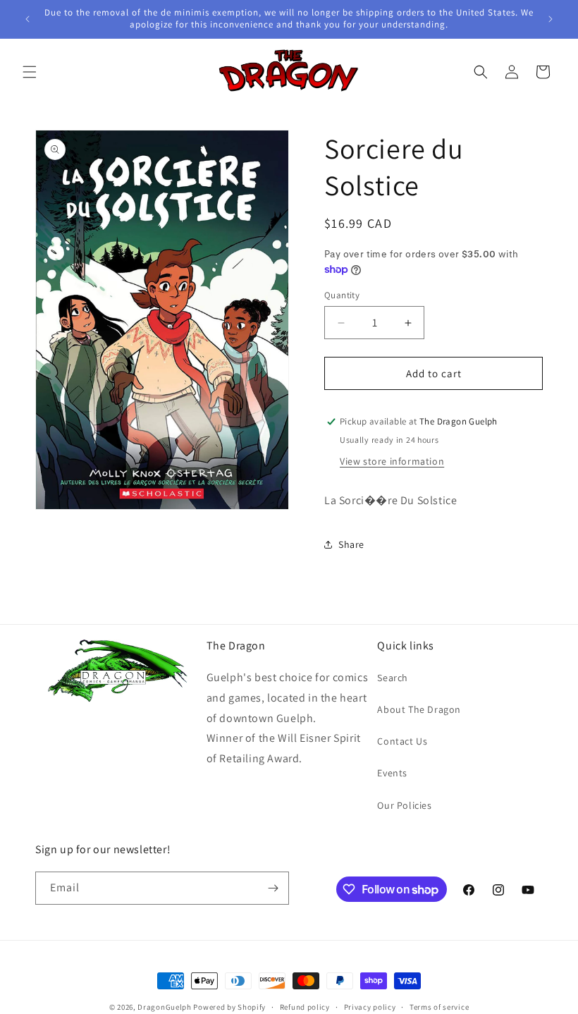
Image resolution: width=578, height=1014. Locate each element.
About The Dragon (419, 709)
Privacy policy (370, 1007)
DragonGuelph (164, 1007)
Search (392, 677)
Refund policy (305, 1007)
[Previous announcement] (27, 19)
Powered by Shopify (229, 1007)
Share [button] (351, 544)
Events (392, 772)
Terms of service (439, 1007)
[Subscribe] (272, 888)
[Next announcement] (550, 19)
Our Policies (404, 805)
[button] (29, 71)
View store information (392, 461)
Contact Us (402, 741)
